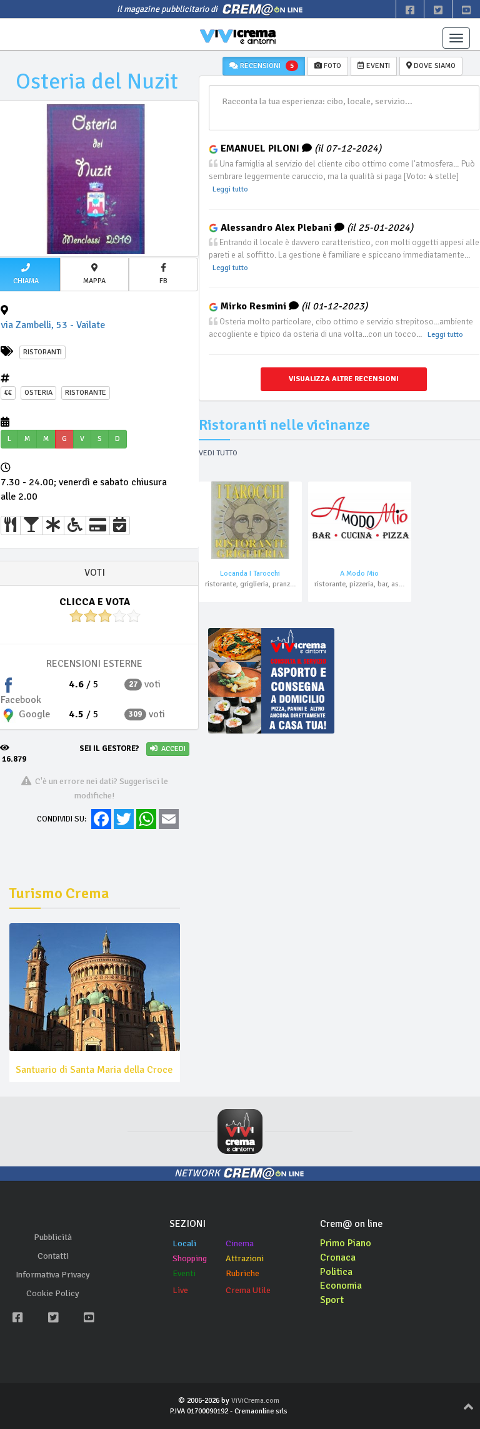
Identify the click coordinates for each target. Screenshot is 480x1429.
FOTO (331, 65)
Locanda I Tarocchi (250, 573)
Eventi (184, 1273)
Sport (332, 1300)
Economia (341, 1285)
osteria (38, 392)
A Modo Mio (359, 573)
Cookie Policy (52, 1293)
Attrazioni (245, 1258)
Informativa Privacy (53, 1274)
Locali (184, 1243)
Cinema (240, 1243)
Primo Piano (345, 1243)
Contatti (53, 1256)
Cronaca (338, 1257)
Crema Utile (248, 1290)
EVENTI (377, 65)
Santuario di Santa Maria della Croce (94, 1069)
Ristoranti (42, 352)
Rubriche (242, 1273)
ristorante (85, 392)
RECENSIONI (266, 65)
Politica (336, 1272)
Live (180, 1290)
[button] (94, 274)
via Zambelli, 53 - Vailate (53, 325)
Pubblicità (53, 1237)
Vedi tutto (218, 453)
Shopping (189, 1258)
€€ (8, 392)
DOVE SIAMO (434, 65)
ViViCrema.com (255, 1400)
